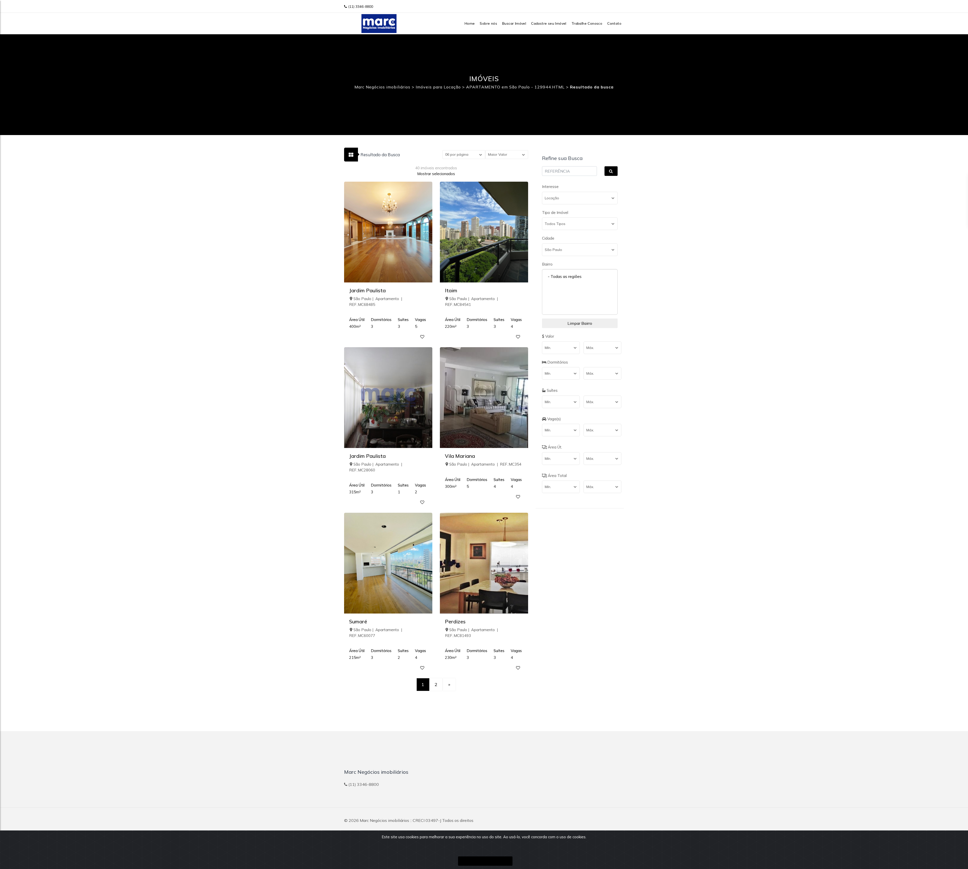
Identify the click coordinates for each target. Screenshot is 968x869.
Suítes (552, 390)
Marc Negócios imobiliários (384, 820)
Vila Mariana (460, 456)
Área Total (557, 475)
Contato (614, 23)
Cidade (548, 238)
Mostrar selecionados (436, 173)
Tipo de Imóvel (555, 212)
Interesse (550, 186)
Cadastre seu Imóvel (548, 23)
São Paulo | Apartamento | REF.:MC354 (485, 464)
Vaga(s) (553, 418)
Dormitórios (557, 362)
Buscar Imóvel (514, 23)
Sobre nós (488, 23)
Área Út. (554, 447)
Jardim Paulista (367, 290)
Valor (549, 336)
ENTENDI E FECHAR (485, 861)
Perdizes (455, 621)
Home (470, 23)
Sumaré (358, 621)
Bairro (547, 264)
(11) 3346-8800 (360, 6)
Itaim (451, 290)
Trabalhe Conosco (586, 23)
